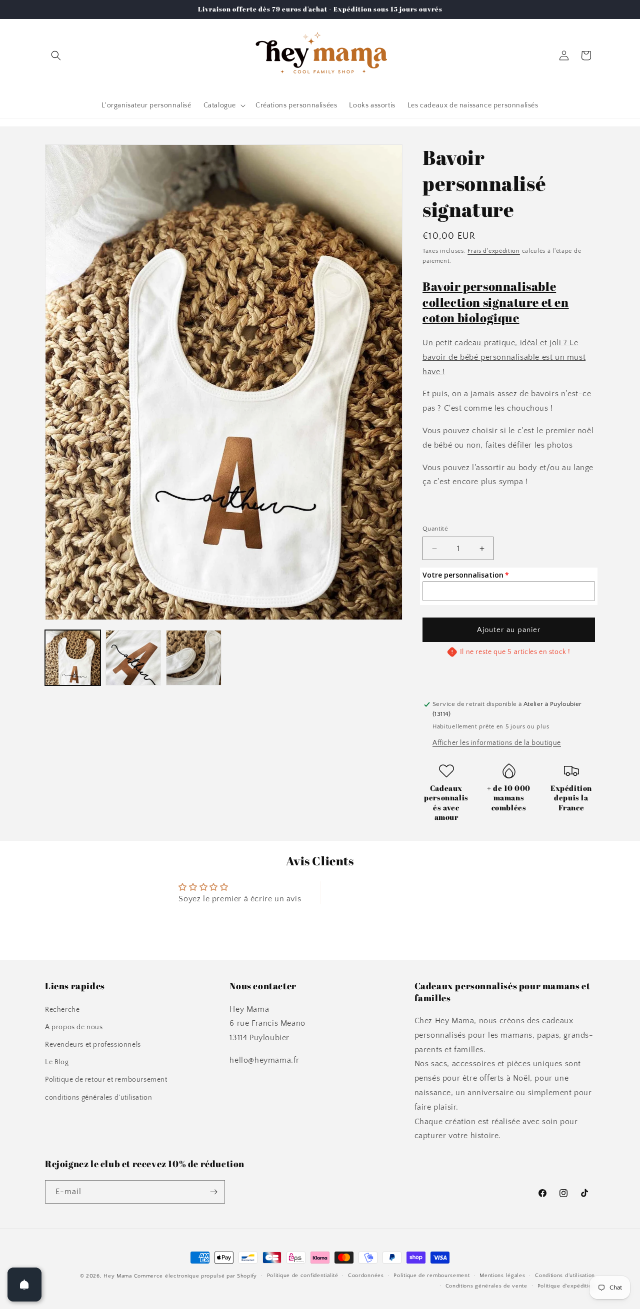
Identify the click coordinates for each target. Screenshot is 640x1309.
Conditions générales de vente (487, 1286)
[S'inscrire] (213, 1192)
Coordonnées (366, 1276)
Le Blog (56, 1062)
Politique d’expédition (566, 1286)
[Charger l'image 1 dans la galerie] (72, 657)
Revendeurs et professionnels (93, 1045)
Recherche (62, 1010)
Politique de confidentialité (302, 1276)
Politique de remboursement (432, 1276)
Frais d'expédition (494, 251)
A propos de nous (74, 1027)
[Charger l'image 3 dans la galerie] (194, 657)
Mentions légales (502, 1276)
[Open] (25, 1285)
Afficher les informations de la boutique (496, 743)
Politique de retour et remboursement (106, 1080)
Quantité (435, 528)
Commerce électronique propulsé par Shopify (195, 1276)
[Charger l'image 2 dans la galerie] (133, 657)
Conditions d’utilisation (565, 1276)
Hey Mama (118, 1276)
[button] (56, 55)
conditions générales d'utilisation (98, 1098)
